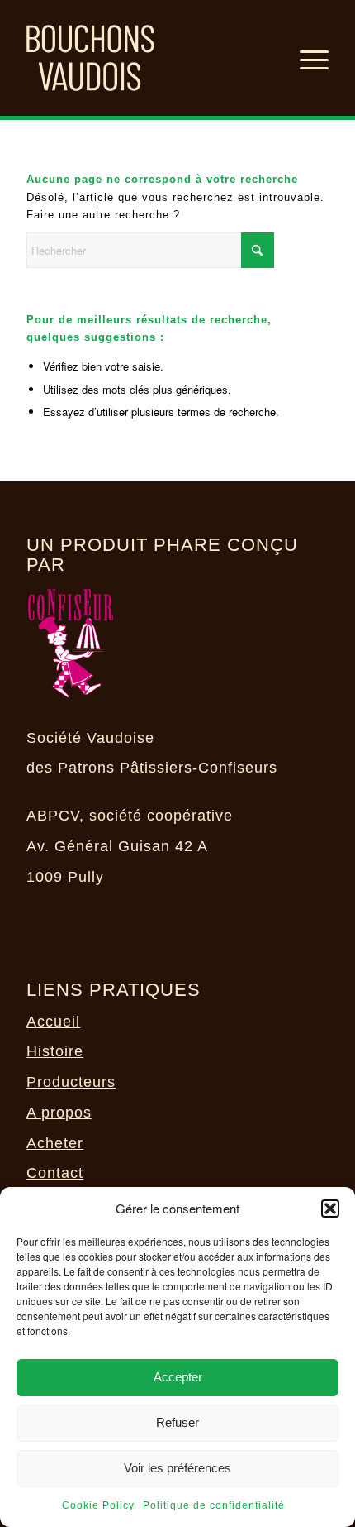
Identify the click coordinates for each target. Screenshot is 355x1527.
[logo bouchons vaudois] (146, 58)
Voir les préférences (177, 1468)
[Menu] (306, 58)
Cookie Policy (98, 1505)
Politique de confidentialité (214, 1505)
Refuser (177, 1422)
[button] (330, 1208)
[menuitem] (306, 58)
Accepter (178, 1377)
